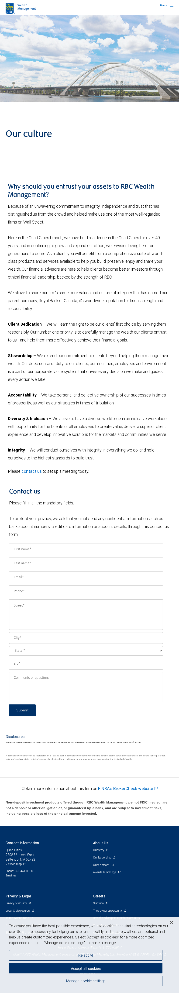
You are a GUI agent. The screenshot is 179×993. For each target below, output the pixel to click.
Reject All (85, 955)
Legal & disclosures (18, 911)
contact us (31, 471)
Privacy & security (16, 903)
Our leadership (102, 857)
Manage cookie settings (86, 981)
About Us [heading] (100, 843)
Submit (22, 710)
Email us (11, 875)
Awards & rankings (105, 872)
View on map (14, 864)
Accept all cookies (86, 968)
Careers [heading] (99, 896)
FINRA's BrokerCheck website (125, 788)
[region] (89, 955)
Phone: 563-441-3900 (19, 871)
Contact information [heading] (22, 843)
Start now (99, 903)
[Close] (171, 922)
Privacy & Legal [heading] (18, 896)
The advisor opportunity (107, 911)
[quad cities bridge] (89, 58)
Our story (99, 850)
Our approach (101, 865)
